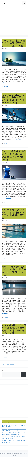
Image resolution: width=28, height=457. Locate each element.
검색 (3, 371)
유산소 (5, 143)
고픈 (3, 3)
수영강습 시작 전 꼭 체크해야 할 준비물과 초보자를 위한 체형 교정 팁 (13, 213)
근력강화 (6, 86)
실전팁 (5, 357)
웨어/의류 (6, 202)
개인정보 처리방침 (23, 453)
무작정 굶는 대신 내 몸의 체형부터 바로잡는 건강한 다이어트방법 (13, 43)
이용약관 (14, 455)
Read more (6, 82)
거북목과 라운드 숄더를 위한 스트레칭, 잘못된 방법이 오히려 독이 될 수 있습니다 (14, 329)
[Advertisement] (14, 21)
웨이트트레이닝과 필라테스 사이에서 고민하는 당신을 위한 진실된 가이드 (14, 270)
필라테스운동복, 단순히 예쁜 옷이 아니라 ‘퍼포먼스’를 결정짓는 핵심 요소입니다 (14, 155)
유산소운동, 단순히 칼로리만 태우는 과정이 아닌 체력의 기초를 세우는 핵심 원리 (13, 98)
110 (8, 364)
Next (12, 364)
